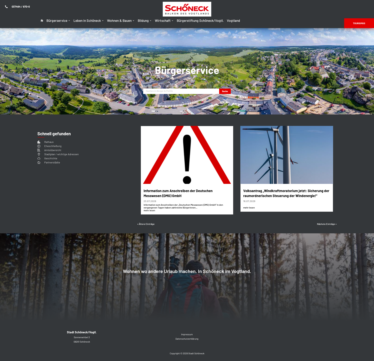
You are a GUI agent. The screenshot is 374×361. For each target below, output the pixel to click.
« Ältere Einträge (146, 224)
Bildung (143, 21)
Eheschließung (53, 146)
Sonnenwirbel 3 (82, 337)
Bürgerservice (56, 21)
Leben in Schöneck (87, 21)
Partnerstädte (52, 162)
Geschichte (50, 158)
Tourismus (359, 23)
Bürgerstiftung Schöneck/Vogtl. (200, 21)
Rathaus (49, 141)
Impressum (187, 334)
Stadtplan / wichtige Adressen (61, 154)
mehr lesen (149, 210)
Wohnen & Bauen (119, 21)
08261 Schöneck (82, 341)
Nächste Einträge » (327, 224)
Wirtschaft (163, 21)
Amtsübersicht (52, 150)
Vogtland (233, 21)
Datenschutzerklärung (186, 338)
